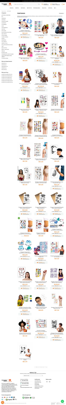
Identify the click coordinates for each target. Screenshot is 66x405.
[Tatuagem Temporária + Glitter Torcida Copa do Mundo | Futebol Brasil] (25, 303)
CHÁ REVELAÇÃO (5, 21)
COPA (3, 26)
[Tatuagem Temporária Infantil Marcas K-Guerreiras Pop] (56, 277)
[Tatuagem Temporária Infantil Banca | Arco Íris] (56, 303)
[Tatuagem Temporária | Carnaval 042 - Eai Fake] (56, 252)
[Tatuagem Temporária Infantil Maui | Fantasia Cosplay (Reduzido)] (56, 329)
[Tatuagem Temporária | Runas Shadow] (25, 353)
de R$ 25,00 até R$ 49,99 (7, 75)
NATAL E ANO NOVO (5, 49)
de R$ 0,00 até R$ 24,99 (7, 74)
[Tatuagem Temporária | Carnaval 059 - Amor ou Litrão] (25, 53)
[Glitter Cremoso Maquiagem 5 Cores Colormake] (25, 79)
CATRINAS (3, 19)
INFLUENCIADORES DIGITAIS (7, 44)
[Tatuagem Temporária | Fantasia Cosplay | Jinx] (40, 252)
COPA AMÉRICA (5, 27)
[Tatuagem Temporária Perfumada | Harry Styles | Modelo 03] (56, 203)
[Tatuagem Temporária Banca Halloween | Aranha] (25, 178)
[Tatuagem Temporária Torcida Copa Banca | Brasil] (25, 105)
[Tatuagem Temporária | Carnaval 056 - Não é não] (40, 29)
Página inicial (4, 11)
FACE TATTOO (4, 33)
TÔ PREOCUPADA (5, 58)
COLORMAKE (4, 24)
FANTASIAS (5, 66)
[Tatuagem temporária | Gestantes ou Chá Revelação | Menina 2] (40, 53)
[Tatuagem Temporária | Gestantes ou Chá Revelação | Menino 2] (56, 228)
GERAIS (3, 38)
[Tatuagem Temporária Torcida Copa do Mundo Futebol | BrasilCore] (40, 277)
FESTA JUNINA (4, 35)
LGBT (3, 46)
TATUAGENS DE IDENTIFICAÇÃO (8, 54)
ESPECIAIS (4, 64)
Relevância (61, 13)
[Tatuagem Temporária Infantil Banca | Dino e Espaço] (25, 153)
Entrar (53, 4)
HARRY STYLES (4, 43)
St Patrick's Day (4, 52)
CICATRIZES (4, 22)
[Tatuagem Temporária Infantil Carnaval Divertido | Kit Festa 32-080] (25, 130)
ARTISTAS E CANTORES (6, 15)
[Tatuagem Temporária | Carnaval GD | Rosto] (56, 53)
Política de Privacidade (37, 384)
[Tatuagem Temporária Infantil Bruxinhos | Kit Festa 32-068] (40, 178)
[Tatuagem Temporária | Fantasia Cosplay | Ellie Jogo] (56, 178)
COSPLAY (3, 29)
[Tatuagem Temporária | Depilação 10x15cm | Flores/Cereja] (40, 228)
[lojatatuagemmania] (7, 4)
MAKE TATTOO (4, 47)
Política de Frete (38, 382)
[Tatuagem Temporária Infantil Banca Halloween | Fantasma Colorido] (25, 329)
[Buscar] (39, 4)
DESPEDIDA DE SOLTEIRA (6, 32)
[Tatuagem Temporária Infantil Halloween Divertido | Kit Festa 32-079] (56, 105)
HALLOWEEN (4, 41)
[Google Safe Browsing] (32, 397)
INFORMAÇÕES (38, 381)
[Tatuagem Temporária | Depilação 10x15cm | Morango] (56, 130)
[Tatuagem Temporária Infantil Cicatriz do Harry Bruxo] (40, 303)
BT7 (2, 16)
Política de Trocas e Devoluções (38, 388)
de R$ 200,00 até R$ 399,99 (7, 82)
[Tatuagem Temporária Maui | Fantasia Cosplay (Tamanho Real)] (40, 79)
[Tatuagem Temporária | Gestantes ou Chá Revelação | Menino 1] (25, 252)
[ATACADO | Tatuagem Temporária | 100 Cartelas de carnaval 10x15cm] (40, 329)
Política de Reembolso (39, 386)
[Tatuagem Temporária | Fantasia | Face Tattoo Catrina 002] (25, 277)
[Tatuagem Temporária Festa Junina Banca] (56, 79)
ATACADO (4, 63)
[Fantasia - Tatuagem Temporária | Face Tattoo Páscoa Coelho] (56, 29)
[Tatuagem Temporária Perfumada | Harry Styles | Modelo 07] (25, 203)
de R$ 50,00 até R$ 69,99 (7, 77)
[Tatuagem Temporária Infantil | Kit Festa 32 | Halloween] (40, 153)
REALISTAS (4, 69)
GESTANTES (4, 40)
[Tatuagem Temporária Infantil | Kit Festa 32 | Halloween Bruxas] (40, 130)
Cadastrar (58, 4)
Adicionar (27, 34)
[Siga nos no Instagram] (50, 382)
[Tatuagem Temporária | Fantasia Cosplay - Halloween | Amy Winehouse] (40, 105)
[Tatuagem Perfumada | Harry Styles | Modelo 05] (40, 203)
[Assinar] (42, 376)
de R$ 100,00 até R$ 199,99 (7, 80)
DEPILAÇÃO (4, 30)
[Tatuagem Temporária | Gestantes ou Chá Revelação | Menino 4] (25, 29)
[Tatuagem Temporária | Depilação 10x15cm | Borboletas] (25, 228)
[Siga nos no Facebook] (47, 382)
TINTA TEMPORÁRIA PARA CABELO (7, 56)
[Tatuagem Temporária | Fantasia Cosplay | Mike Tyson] (56, 153)
